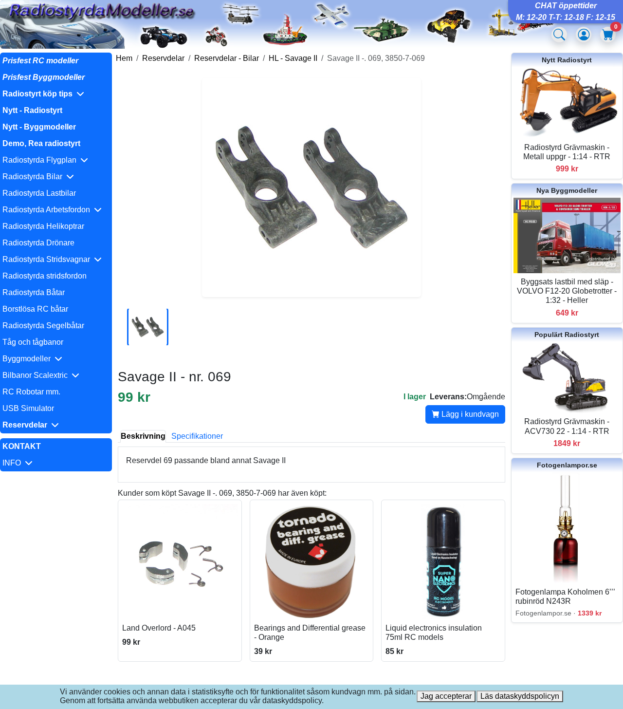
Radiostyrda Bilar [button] (34, 176)
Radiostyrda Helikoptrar (43, 226)
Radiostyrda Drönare (38, 243)
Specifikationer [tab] (197, 436)
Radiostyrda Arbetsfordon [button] (48, 209)
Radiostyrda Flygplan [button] (41, 160)
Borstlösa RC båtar (35, 309)
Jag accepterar (446, 696)
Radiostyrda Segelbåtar (43, 325)
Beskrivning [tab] (143, 436)
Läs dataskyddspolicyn (519, 696)
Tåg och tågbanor (32, 342)
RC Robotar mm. (31, 392)
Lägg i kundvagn (469, 414)
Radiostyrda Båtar (33, 292)
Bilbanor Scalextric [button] (37, 375)
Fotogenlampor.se (567, 465)
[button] (56, 94)
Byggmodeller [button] (28, 358)
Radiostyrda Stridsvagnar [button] (48, 259)
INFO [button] (13, 463)
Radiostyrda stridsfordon (44, 276)
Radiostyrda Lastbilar (39, 193)
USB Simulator (28, 408)
